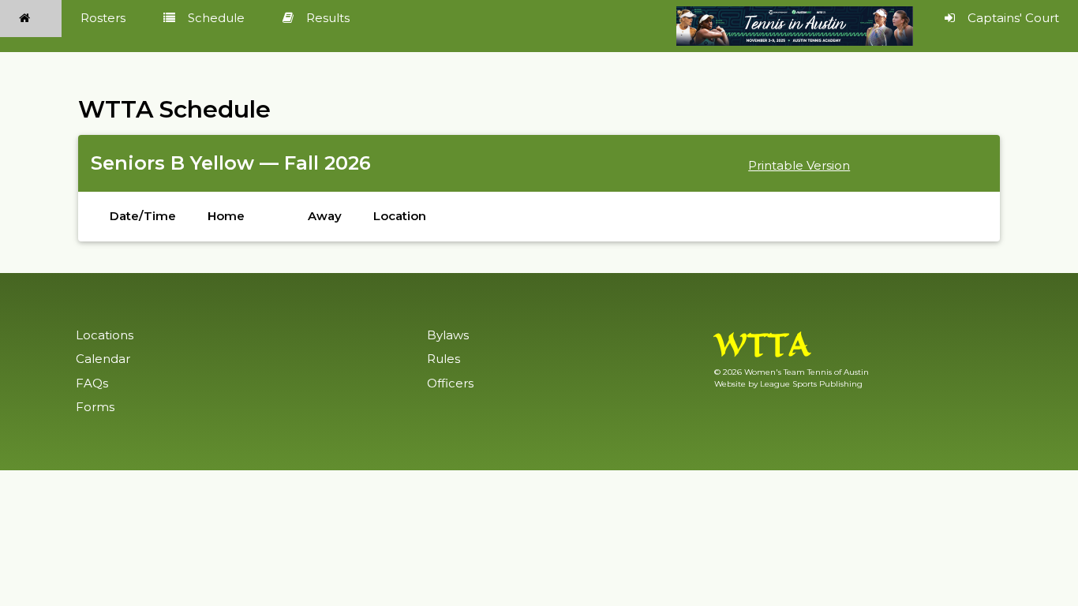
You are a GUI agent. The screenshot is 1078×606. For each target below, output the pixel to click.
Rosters (102, 17)
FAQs (92, 383)
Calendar (103, 358)
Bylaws (448, 334)
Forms (95, 406)
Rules (443, 358)
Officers (450, 383)
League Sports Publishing (811, 384)
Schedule (216, 17)
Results (328, 17)
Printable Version (799, 165)
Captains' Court (1013, 17)
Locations (104, 334)
